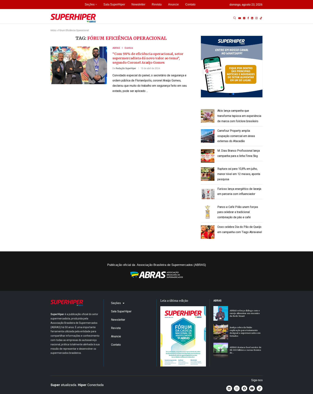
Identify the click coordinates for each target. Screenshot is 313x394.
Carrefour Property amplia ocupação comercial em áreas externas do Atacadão (236, 136)
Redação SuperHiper (126, 68)
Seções (90, 4)
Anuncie (173, 4)
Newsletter (138, 4)
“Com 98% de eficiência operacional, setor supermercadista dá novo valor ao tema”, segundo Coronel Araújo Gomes (147, 58)
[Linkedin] (252, 18)
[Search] (234, 18)
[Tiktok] (261, 18)
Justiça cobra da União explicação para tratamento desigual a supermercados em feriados (245, 331)
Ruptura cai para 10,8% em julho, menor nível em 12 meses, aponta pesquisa (238, 174)
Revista (157, 4)
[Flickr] (244, 18)
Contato (190, 4)
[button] (231, 66)
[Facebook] (248, 18)
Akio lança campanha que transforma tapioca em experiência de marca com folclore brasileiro (239, 116)
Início (53, 30)
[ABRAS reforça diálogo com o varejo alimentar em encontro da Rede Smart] (220, 313)
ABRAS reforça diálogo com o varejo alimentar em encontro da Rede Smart (245, 313)
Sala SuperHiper (114, 4)
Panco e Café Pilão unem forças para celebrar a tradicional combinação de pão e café (237, 212)
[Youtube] (239, 18)
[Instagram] (256, 18)
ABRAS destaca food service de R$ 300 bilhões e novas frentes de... (245, 350)
